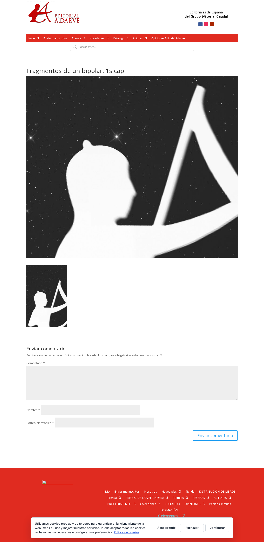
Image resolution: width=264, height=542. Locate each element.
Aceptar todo (166, 527)
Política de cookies (126, 532)
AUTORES (220, 497)
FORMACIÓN (169, 510)
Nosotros (150, 491)
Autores (138, 38)
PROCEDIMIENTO (119, 503)
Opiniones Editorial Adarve (168, 38)
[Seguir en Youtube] (212, 24)
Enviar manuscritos (55, 38)
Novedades (97, 38)
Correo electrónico (40, 423)
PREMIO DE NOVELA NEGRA (144, 497)
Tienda (189, 491)
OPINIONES (192, 503)
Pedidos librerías (220, 503)
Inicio (31, 38)
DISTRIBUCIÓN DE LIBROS (217, 491)
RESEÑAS (198, 497)
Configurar (217, 527)
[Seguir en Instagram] (206, 24)
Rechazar (192, 527)
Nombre (33, 410)
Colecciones (148, 503)
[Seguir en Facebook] (200, 24)
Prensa (76, 38)
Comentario (35, 363)
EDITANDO (172, 503)
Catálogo (118, 38)
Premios (178, 497)
